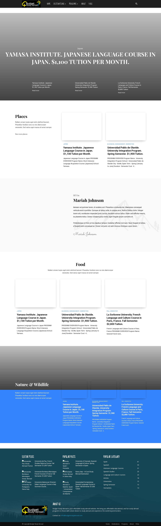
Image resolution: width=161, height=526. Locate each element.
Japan (80, 48)
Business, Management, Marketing (120, 144)
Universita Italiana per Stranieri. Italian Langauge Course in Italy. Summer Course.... (45, 484)
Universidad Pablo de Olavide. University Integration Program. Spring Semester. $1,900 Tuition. (86, 85)
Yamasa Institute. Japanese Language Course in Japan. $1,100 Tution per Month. (80, 57)
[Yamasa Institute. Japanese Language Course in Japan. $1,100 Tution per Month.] (24, 85)
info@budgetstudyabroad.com (71, 515)
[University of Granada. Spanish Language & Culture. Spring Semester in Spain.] (68, 464)
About (83, 4)
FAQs (90, 4)
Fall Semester (112, 311)
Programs (72, 4)
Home (48, 4)
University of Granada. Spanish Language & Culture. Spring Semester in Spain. (86, 463)
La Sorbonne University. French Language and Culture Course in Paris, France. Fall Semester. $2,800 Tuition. (129, 86)
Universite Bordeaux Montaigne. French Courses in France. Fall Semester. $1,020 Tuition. (46, 474)
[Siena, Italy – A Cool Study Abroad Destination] (68, 474)
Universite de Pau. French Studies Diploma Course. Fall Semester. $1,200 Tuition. (44, 463)
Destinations (59, 4)
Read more (35, 90)
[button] (136, 4)
